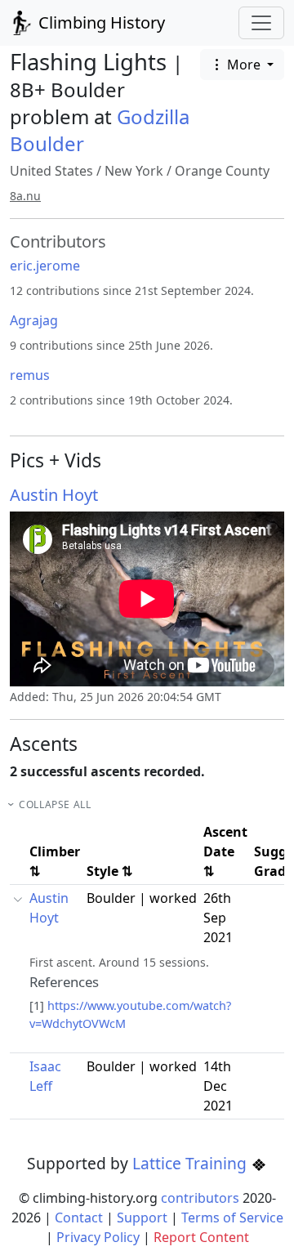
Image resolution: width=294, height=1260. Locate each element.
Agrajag (34, 320)
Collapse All (55, 804)
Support (142, 1217)
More (244, 65)
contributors (200, 1198)
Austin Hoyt (54, 495)
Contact (79, 1217)
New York (134, 171)
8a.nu (25, 195)
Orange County (222, 171)
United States (51, 171)
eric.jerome (45, 266)
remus (30, 375)
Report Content (201, 1237)
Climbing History (99, 22)
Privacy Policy (98, 1237)
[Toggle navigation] (261, 23)
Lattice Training (191, 1163)
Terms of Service (232, 1217)
